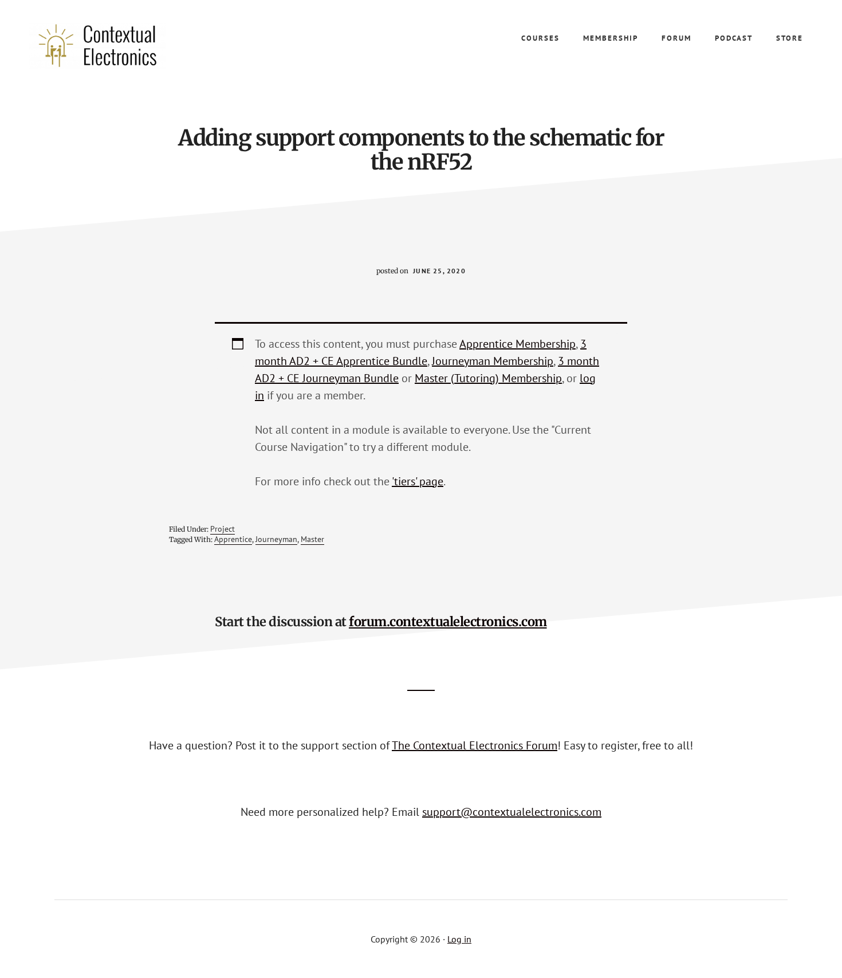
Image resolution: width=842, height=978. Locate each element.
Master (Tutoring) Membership (488, 378)
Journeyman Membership (492, 361)
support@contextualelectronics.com (511, 811)
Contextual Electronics (114, 46)
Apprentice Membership (517, 343)
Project (222, 529)
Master (312, 539)
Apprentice (233, 539)
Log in (459, 939)
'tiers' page (417, 481)
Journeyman (276, 539)
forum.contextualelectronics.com (448, 622)
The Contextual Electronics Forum (474, 745)
